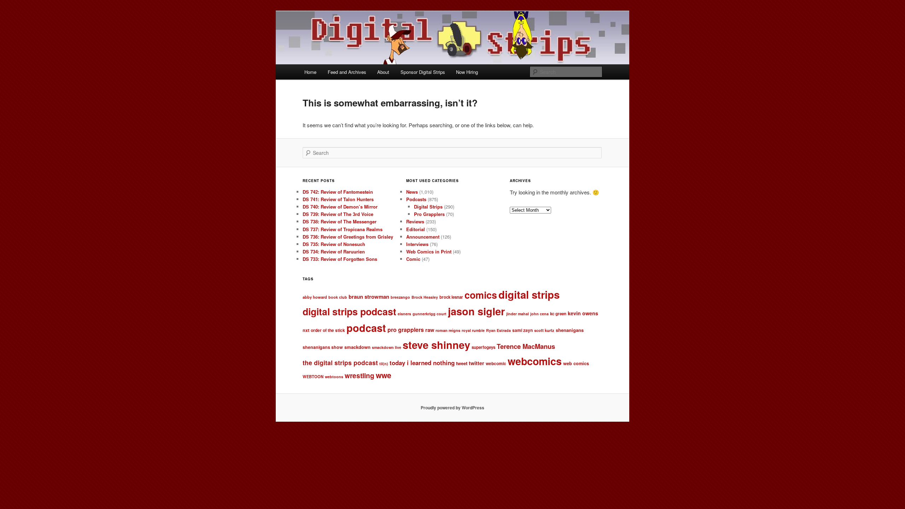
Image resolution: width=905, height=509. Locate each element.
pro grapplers (405, 330)
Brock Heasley (424, 297)
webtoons (334, 376)
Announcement (422, 236)
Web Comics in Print (428, 251)
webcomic (496, 364)
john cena (539, 313)
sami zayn (522, 330)
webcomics (535, 361)
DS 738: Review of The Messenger (339, 221)
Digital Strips (428, 206)
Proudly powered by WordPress (452, 407)
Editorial (415, 229)
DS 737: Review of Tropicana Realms (343, 229)
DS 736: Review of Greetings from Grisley (348, 236)
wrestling (359, 375)
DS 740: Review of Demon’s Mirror (340, 206)
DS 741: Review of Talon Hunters (338, 199)
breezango (400, 297)
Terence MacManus (526, 346)
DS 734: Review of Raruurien (334, 251)
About (383, 72)
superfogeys (483, 347)
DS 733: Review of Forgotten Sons (340, 259)
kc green (558, 314)
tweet (461, 363)
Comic (413, 259)
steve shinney (436, 344)
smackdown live (386, 347)
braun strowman (369, 296)
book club (337, 297)
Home (310, 72)
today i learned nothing (422, 362)
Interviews (417, 244)
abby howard (315, 297)
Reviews (415, 221)
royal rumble (473, 330)
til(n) (383, 363)
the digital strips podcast (340, 362)
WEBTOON (313, 376)
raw (429, 330)
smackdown (357, 347)
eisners (404, 313)
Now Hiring (467, 72)
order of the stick (328, 330)
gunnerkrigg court (429, 313)
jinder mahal (517, 313)
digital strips (529, 294)
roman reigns (448, 330)
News (412, 191)
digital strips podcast (349, 311)
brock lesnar (451, 297)
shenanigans (570, 330)
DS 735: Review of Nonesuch (334, 244)
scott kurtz (544, 330)
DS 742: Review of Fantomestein (338, 191)
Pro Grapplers (429, 214)
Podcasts (416, 199)
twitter (476, 363)
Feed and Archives (347, 72)
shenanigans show (323, 347)
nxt (306, 330)
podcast (366, 328)
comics (481, 295)
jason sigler (476, 311)
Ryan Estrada (498, 330)
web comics (576, 363)
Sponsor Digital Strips (423, 72)
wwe (383, 375)
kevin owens (583, 313)
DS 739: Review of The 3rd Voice (338, 214)
